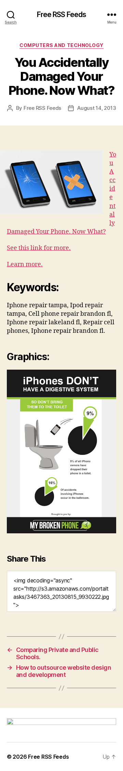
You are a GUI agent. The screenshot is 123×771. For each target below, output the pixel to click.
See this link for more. (39, 248)
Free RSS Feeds (61, 14)
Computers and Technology (61, 45)
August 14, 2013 (96, 108)
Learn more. (25, 264)
